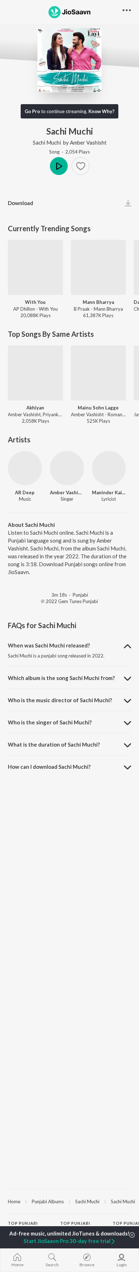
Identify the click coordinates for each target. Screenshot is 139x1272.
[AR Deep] (25, 468)
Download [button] (20, 203)
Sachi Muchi (47, 142)
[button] (80, 166)
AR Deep (25, 492)
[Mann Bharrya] (98, 267)
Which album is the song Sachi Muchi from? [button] (61, 678)
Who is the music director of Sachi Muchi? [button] (60, 700)
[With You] (35, 267)
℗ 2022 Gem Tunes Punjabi (69, 601)
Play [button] (59, 166)
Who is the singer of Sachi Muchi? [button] (50, 722)
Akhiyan (35, 408)
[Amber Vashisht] (67, 468)
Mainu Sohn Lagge (98, 408)
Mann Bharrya (98, 302)
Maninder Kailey (109, 492)
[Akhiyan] (35, 373)
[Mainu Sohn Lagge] (98, 373)
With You (35, 302)
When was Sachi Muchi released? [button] (49, 645)
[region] (69, 1201)
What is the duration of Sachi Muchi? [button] (54, 744)
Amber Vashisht (88, 142)
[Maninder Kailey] (109, 468)
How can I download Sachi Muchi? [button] (49, 766)
